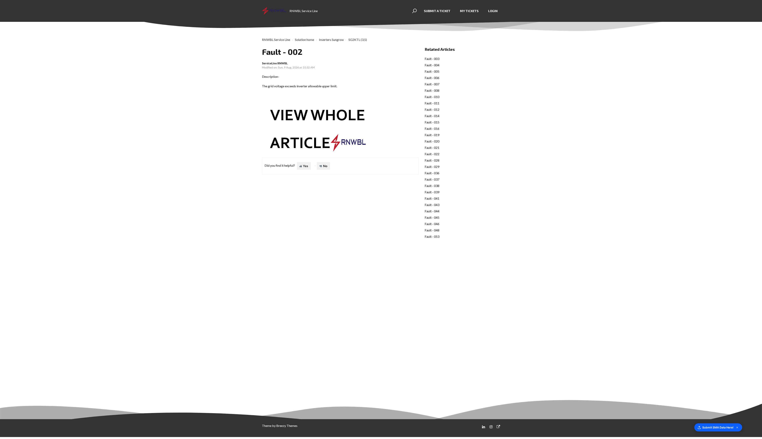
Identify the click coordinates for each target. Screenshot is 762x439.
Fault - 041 (432, 198)
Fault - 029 (432, 166)
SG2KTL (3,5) (357, 39)
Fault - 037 (432, 179)
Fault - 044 (432, 211)
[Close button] (737, 427)
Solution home (304, 39)
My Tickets (469, 11)
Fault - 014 (432, 116)
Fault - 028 (432, 160)
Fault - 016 (432, 128)
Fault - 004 (432, 65)
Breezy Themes (286, 425)
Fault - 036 (432, 173)
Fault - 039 (432, 192)
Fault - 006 (432, 78)
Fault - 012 (432, 109)
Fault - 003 (432, 59)
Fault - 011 (432, 103)
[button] (414, 10)
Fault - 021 (432, 147)
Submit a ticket (437, 11)
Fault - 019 (432, 135)
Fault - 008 (432, 90)
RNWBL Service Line (276, 39)
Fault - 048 (432, 230)
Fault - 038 (432, 186)
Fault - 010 (432, 97)
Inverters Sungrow (331, 39)
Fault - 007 (432, 84)
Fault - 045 (432, 217)
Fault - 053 (432, 236)
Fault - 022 (432, 154)
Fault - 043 (432, 205)
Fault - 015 (432, 122)
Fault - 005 (432, 71)
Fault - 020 (432, 141)
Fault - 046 (432, 224)
